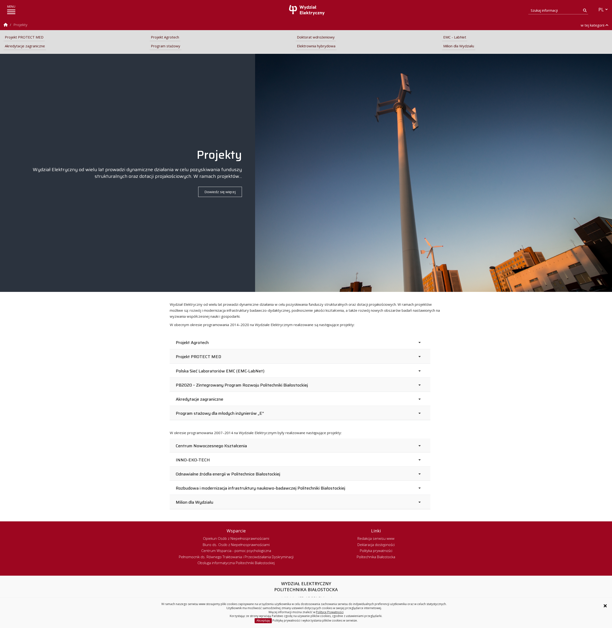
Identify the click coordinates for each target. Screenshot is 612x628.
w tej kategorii (593, 25)
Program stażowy (165, 46)
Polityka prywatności (376, 550)
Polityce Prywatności (330, 612)
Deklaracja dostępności (376, 544)
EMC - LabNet (454, 37)
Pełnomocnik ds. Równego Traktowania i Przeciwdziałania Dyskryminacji (236, 556)
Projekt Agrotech (165, 37)
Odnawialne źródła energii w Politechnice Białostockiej (228, 474)
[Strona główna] (307, 10)
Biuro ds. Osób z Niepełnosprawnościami (236, 544)
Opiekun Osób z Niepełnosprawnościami (236, 538)
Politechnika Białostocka (376, 556)
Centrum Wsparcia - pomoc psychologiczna (236, 550)
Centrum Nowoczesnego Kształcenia (211, 446)
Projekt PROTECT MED (24, 37)
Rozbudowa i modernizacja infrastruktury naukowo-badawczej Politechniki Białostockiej (260, 488)
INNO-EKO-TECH (193, 460)
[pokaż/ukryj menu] (11, 11)
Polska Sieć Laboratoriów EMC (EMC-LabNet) (220, 371)
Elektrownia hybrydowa (316, 46)
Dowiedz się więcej (220, 191)
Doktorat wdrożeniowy (316, 37)
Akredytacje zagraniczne (25, 46)
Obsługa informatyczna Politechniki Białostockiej (236, 562)
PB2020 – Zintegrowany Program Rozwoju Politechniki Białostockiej (242, 385)
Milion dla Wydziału (458, 46)
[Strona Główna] (6, 24)
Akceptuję (263, 620)
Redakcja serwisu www (375, 538)
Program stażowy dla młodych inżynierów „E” (220, 413)
